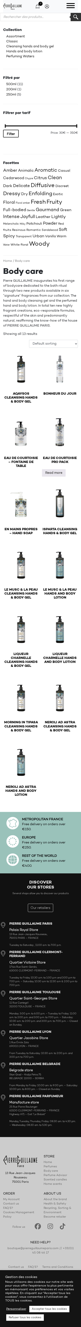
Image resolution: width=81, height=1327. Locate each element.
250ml (11, 94)
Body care (51, 1171)
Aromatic (45, 170)
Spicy (9, 236)
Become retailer (55, 1217)
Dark (7, 186)
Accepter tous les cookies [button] (49, 1309)
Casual (64, 171)
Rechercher (76, 17)
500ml (11, 84)
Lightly (58, 217)
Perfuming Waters (20, 56)
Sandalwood (50, 230)
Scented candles (55, 1179)
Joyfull (27, 216)
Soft (63, 230)
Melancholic (11, 224)
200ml (11, 89)
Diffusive (43, 186)
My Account (11, 1199)
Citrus (40, 178)
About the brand (55, 1199)
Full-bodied (14, 210)
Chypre (29, 179)
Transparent (24, 236)
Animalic (26, 171)
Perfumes (50, 1166)
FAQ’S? (8, 1208)
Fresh (38, 202)
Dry (24, 194)
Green (65, 210)
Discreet (62, 186)
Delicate (21, 186)
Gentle (31, 210)
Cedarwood (13, 178)
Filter (11, 134)
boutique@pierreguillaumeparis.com (33, 1248)
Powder (50, 224)
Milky (23, 224)
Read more (53, 473)
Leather (43, 217)
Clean (55, 177)
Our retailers (40, 908)
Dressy (11, 193)
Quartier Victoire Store (27, 962)
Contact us (11, 1204)
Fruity (54, 202)
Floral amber (23, 203)
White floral (19, 244)
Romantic (33, 230)
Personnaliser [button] (16, 1309)
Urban (38, 236)
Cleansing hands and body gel (30, 46)
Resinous (19, 230)
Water (6, 245)
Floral (9, 203)
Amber (10, 170)
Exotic (58, 194)
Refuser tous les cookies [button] (25, 1317)
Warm (61, 236)
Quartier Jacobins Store (28, 1038)
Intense (11, 217)
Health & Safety (55, 1204)
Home (7, 261)
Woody (39, 244)
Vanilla (50, 236)
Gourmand (47, 210)
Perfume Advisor (55, 1175)
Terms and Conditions (57, 1267)
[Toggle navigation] (70, 6)
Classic (12, 41)
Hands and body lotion (24, 51)
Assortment (15, 36)
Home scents (53, 1184)
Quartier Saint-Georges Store (33, 998)
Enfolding (40, 193)
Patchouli (34, 223)
